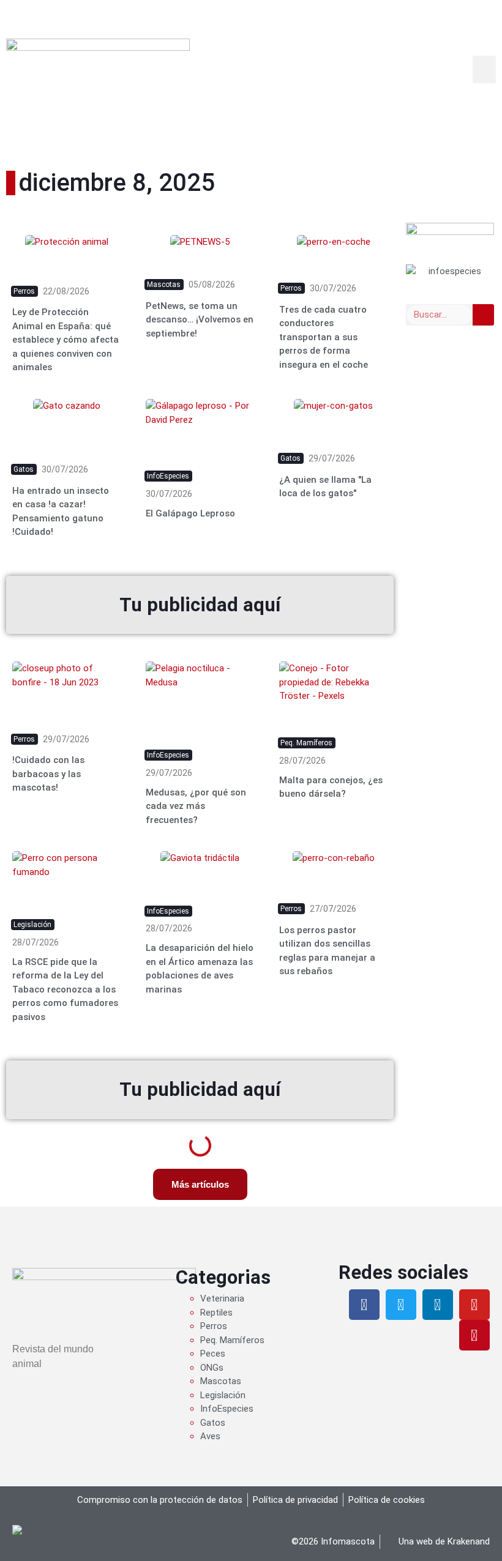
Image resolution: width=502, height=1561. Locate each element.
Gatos (212, 1422)
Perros (213, 1326)
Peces (212, 1353)
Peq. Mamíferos (232, 1340)
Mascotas (220, 1381)
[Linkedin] (437, 1304)
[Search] (483, 315)
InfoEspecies (226, 1408)
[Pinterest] (474, 1335)
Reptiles (216, 1312)
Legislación (222, 1395)
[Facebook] (364, 1304)
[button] (484, 69)
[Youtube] (474, 1304)
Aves (210, 1436)
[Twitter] (401, 1304)
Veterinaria (222, 1298)
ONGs (211, 1367)
